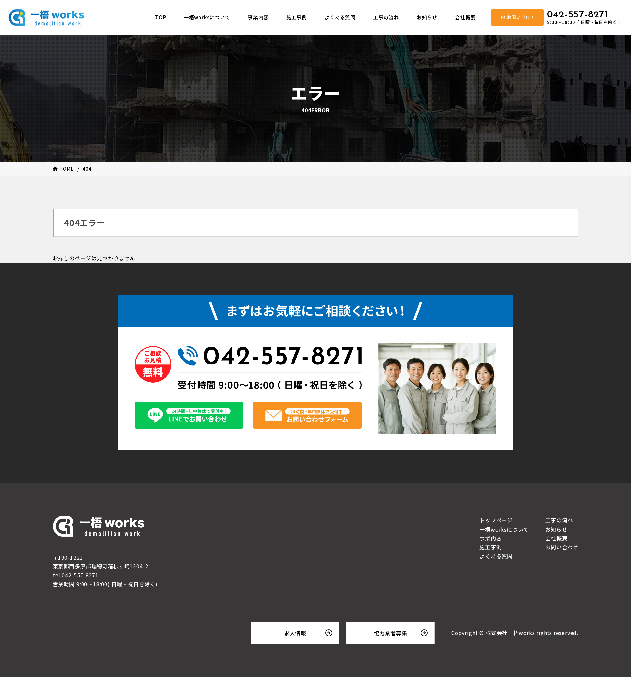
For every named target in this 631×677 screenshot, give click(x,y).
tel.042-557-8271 (76, 575)
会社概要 (556, 538)
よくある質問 (496, 556)
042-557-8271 (585, 17)
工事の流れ (559, 520)
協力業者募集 (390, 633)
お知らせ (556, 529)
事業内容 (490, 538)
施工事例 (490, 547)
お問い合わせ (561, 547)
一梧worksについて (504, 529)
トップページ (496, 520)
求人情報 (295, 633)
